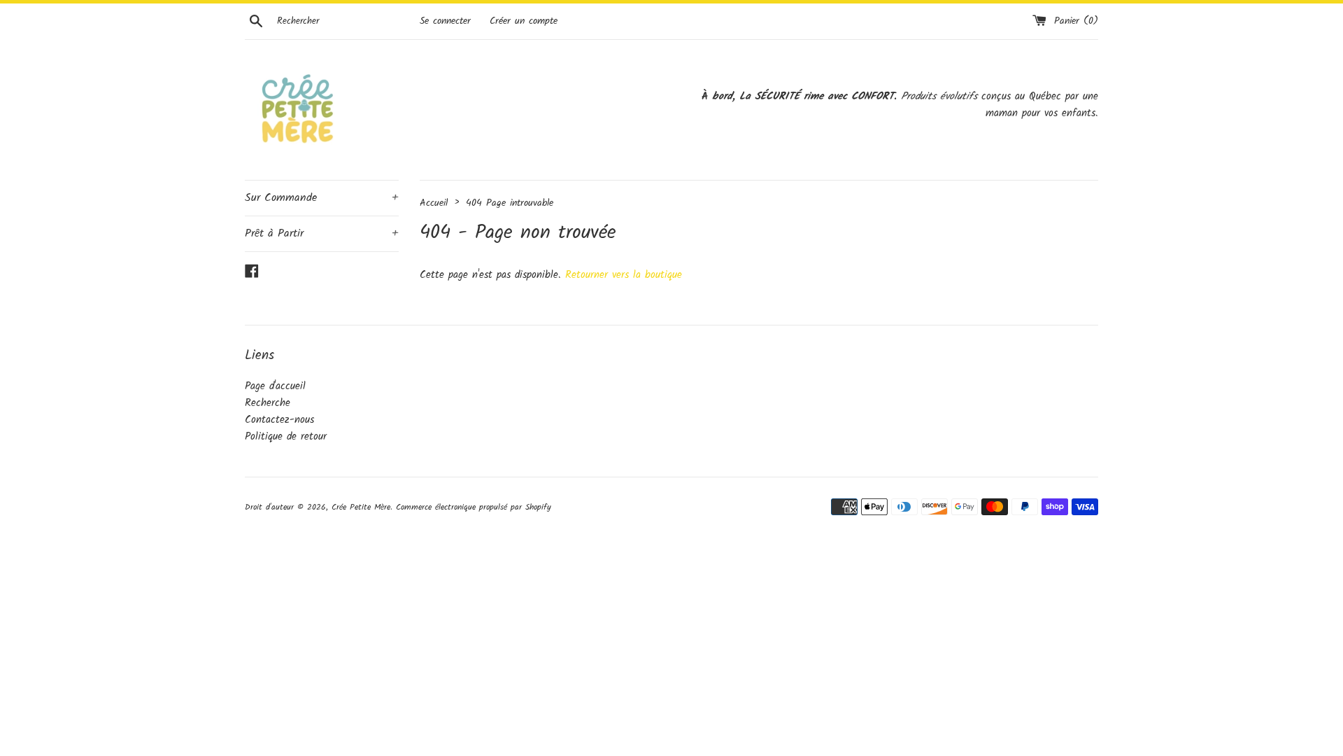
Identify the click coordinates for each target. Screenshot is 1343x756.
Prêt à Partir (322, 233)
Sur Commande (322, 197)
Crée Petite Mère (361, 507)
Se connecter (445, 21)
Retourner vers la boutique (623, 275)
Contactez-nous (279, 420)
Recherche (267, 403)
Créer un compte (523, 21)
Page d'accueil (275, 386)
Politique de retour (286, 436)
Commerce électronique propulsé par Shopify (473, 507)
